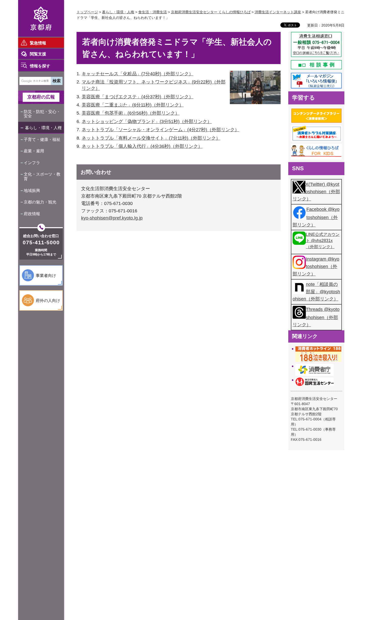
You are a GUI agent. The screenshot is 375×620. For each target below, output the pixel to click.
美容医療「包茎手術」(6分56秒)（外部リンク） (131, 113)
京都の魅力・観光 (40, 202)
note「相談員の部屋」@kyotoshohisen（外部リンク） (316, 292)
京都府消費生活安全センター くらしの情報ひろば (211, 12)
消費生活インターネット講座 (278, 12)
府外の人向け (48, 300)
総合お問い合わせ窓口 (41, 236)
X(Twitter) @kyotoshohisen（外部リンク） (316, 192)
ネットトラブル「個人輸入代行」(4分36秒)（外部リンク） (142, 146)
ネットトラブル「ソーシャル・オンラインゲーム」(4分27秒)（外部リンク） (160, 129)
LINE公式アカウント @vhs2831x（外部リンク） (323, 240)
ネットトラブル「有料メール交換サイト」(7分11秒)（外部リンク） (151, 138)
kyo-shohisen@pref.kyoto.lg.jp (112, 218)
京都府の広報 (41, 97)
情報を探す (40, 66)
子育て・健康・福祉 (42, 139)
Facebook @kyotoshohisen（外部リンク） (316, 217)
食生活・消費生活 (152, 12)
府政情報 (32, 214)
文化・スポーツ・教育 (42, 176)
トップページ (87, 12)
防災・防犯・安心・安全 (42, 114)
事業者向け (46, 275)
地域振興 (32, 190)
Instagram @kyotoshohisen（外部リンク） (316, 266)
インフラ (32, 163)
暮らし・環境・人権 (43, 128)
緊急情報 (38, 43)
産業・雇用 (34, 151)
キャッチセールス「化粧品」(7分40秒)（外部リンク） (137, 73)
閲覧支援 (38, 54)
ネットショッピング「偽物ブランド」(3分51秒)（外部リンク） (147, 121)
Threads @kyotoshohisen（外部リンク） (316, 317)
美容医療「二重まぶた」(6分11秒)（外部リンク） (133, 104)
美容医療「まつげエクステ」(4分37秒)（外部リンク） (137, 96)
